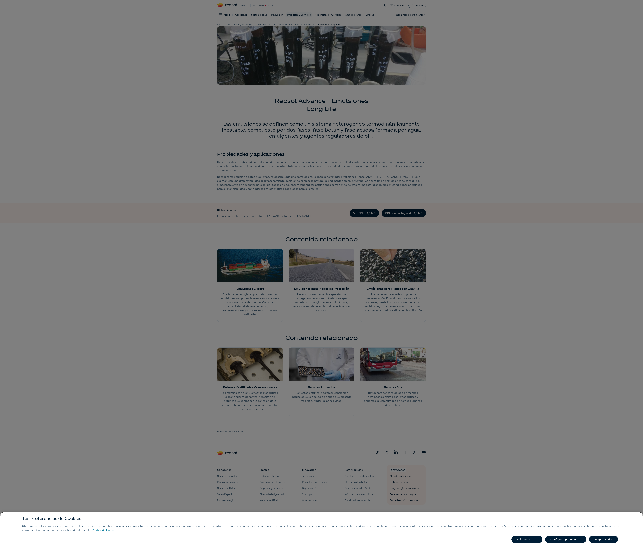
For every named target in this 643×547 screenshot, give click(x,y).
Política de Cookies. (104, 530)
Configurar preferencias (565, 539)
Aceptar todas (603, 539)
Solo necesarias (527, 539)
